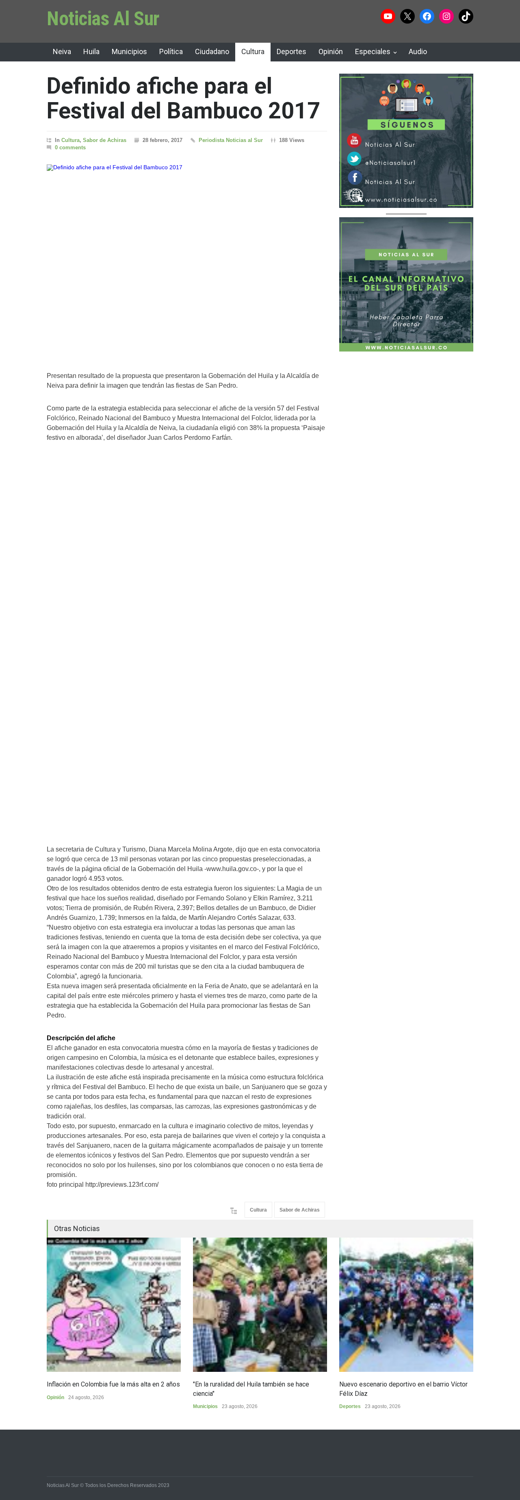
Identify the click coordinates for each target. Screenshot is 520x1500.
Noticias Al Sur (103, 18)
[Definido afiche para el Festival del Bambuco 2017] (187, 257)
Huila (91, 51)
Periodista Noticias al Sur (231, 140)
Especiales (372, 51)
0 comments (70, 147)
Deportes (291, 51)
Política (171, 51)
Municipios (129, 51)
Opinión (330, 51)
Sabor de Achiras (104, 140)
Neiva (62, 51)
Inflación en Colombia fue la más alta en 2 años (113, 1384)
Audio (418, 51)
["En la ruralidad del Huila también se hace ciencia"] (260, 1305)
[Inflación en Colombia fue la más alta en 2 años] (114, 1305)
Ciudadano (212, 51)
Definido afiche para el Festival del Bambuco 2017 (183, 98)
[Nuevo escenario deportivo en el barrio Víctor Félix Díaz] (406, 1305)
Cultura (252, 51)
